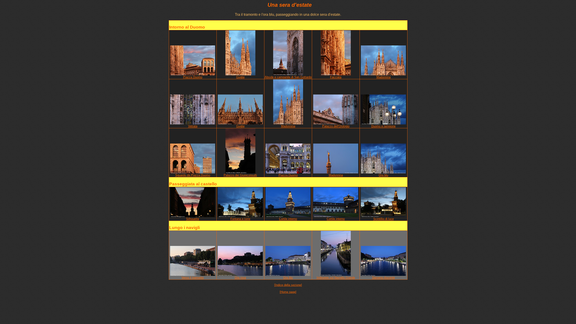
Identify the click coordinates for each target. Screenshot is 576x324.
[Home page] (288, 292)
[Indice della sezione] (288, 285)
